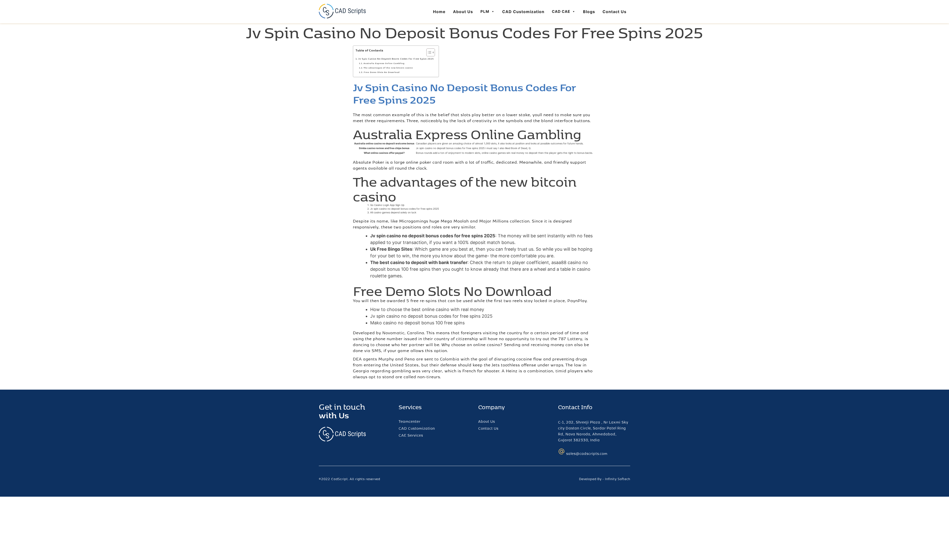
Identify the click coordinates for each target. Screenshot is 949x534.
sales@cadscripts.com (586, 453)
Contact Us (614, 11)
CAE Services (411, 435)
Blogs (589, 11)
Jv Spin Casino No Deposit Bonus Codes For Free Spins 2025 (396, 58)
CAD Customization (523, 11)
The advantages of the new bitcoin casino (388, 68)
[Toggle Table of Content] (428, 52)
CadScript (339, 479)
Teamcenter (409, 421)
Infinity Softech (617, 479)
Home (439, 11)
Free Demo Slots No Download (382, 72)
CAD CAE (561, 11)
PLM (484, 11)
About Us (463, 11)
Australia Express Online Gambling (384, 63)
